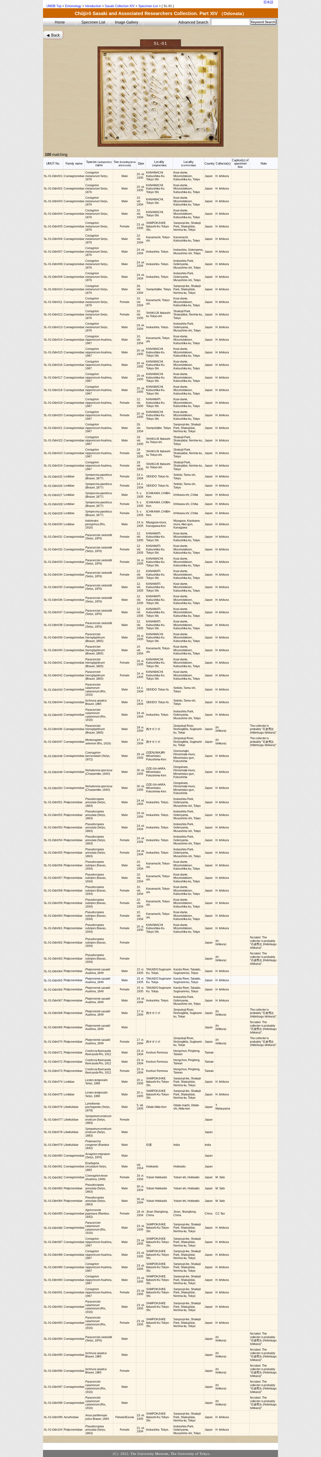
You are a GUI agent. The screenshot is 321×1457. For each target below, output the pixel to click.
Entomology (73, 6)
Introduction (93, 6)
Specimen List (148, 6)
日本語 (268, 2)
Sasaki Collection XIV (120, 6)
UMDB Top (54, 6)
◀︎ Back (53, 35)
